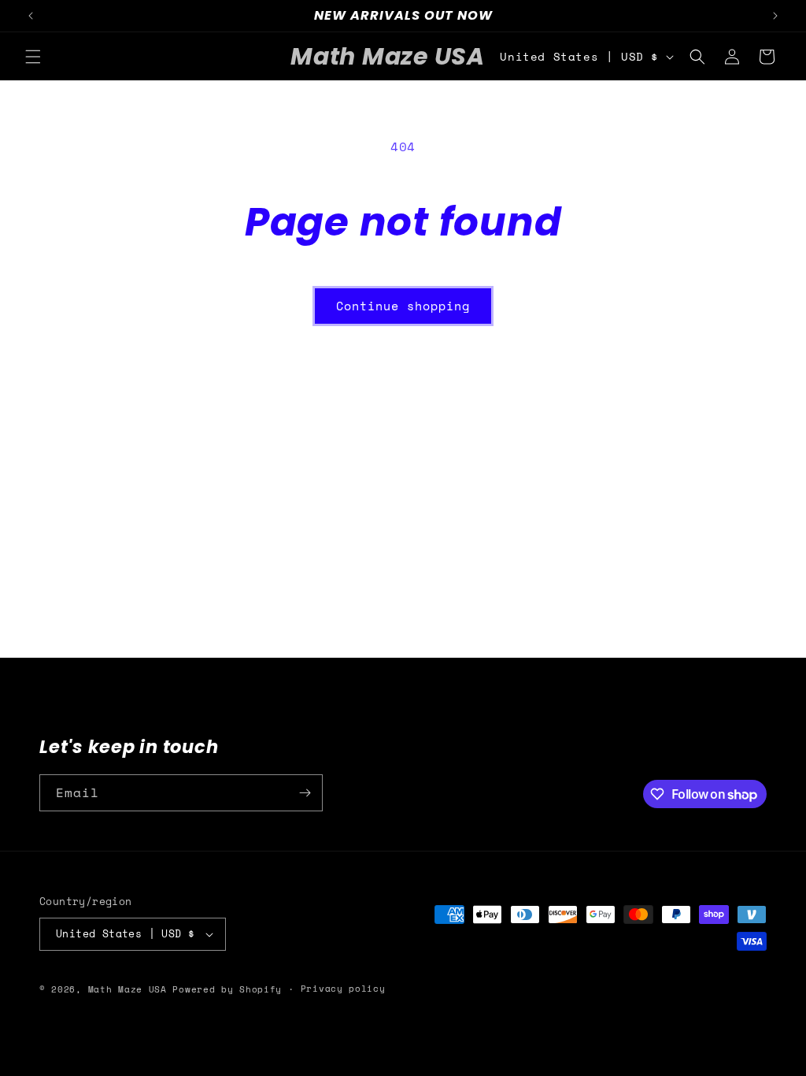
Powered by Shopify (227, 989)
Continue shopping (403, 305)
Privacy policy (343, 988)
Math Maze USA (127, 989)
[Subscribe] (304, 792)
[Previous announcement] (30, 16)
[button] (33, 56)
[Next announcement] (775, 16)
